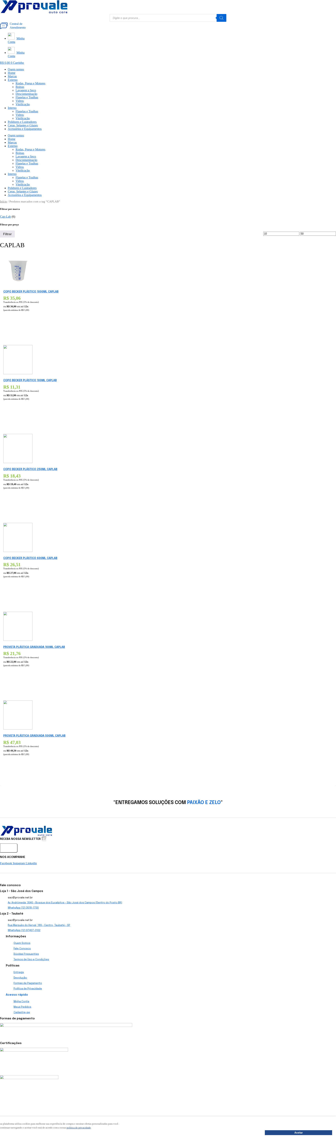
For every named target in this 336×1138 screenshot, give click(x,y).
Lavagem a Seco (26, 90)
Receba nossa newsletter (20, 839)
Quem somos (16, 69)
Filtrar (7, 234)
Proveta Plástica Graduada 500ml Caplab (34, 735)
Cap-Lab (5, 216)
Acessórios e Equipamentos (25, 129)
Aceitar (298, 1132)
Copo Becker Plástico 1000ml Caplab (31, 291)
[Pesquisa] (221, 18)
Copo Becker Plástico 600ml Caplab (30, 558)
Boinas (20, 86)
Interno (12, 108)
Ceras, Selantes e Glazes (23, 125)
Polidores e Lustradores (22, 122)
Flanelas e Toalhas (27, 97)
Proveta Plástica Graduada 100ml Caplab (34, 647)
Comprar (9, 328)
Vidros (20, 100)
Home (11, 72)
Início (3, 201)
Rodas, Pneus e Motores (30, 83)
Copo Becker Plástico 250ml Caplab (30, 469)
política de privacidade (78, 1127)
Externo (13, 79)
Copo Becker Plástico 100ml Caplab (30, 380)
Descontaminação (26, 93)
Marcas (12, 76)
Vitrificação (23, 104)
